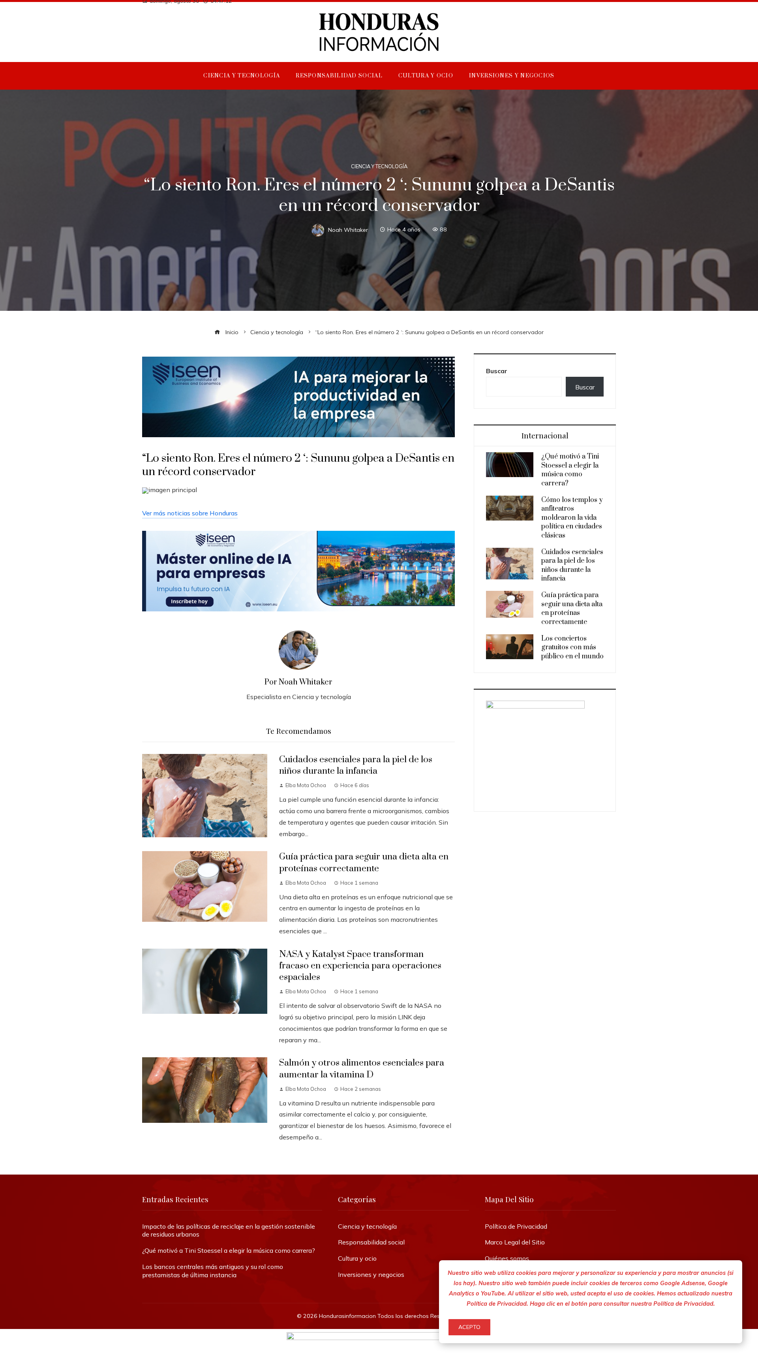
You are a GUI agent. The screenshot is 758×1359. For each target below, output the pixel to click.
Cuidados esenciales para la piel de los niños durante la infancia (355, 765)
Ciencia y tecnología (379, 166)
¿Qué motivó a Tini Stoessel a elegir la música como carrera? (570, 469)
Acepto (469, 1327)
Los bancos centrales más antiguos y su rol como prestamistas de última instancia (212, 1271)
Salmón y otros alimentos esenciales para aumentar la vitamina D (361, 1068)
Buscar (496, 371)
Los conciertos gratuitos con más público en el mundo (572, 647)
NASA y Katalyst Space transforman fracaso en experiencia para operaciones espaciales (360, 966)
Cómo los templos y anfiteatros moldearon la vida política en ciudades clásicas (572, 518)
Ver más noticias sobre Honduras (190, 513)
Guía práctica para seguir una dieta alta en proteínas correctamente (363, 862)
